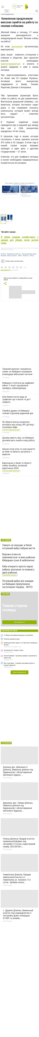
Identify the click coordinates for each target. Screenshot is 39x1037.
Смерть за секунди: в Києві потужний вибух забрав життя (18, 547)
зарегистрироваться (10, 63)
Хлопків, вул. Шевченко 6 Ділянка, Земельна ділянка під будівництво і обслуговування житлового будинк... (18, 771)
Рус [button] (7, 11)
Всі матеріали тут (19, 622)
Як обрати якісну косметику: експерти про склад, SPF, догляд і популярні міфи (18, 424)
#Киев (20, 256)
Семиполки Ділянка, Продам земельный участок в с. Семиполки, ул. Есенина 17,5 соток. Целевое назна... (17, 878)
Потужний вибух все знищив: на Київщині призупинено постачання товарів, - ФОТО (18, 584)
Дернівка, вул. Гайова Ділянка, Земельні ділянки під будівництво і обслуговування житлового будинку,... (18, 807)
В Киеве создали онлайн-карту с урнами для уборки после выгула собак (19, 240)
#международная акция (29, 254)
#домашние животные (14, 254)
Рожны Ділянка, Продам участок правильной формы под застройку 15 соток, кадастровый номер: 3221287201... (19, 842)
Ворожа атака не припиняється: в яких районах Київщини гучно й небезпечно (18, 557)
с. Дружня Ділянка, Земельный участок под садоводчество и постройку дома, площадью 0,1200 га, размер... (18, 914)
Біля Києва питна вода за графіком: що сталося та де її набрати (16, 399)
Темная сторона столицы (14, 607)
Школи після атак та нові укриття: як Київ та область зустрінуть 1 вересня (18, 452)
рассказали (17, 46)
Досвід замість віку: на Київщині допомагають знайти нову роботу (18, 439)
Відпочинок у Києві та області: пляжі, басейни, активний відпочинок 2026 (17, 466)
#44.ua (32, 256)
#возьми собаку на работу (9, 256)
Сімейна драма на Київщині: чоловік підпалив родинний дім (17, 412)
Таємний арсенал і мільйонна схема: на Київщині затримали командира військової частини (17, 371)
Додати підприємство (19, 672)
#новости (26, 256)
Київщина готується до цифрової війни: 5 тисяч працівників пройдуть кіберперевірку (18, 385)
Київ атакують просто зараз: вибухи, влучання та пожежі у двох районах (18, 569)
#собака (3, 254)
